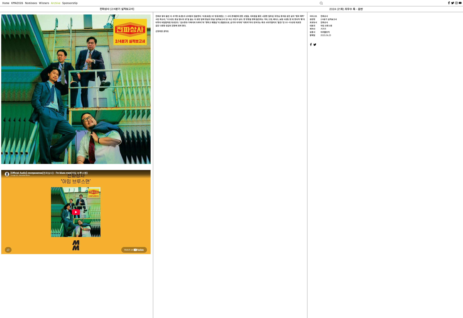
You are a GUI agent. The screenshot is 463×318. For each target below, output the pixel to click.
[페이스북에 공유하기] (311, 44)
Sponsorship (70, 3)
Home (5, 3)
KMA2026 (17, 3)
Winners (44, 3)
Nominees (31, 3)
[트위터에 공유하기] (315, 44)
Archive (55, 3)
